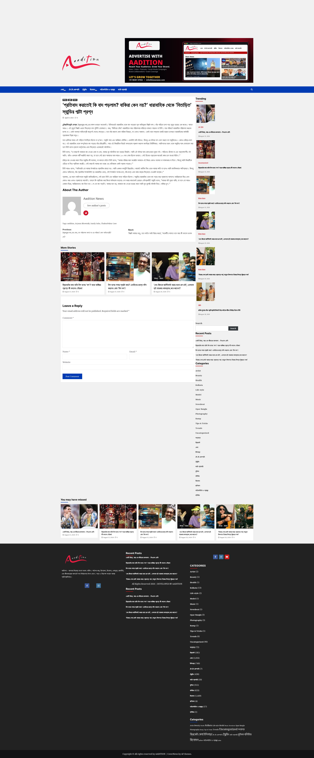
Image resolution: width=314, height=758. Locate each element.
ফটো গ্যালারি (122, 89)
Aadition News (93, 198)
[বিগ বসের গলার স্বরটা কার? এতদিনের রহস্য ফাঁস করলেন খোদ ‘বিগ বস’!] (128, 266)
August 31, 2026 (70, 292)
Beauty (199, 375)
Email (133, 351)
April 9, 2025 (69, 118)
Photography (202, 414)
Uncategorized (68, 278)
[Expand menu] (65, 90)
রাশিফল (198, 485)
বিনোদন (92, 89)
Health (199, 380)
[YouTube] (227, 557)
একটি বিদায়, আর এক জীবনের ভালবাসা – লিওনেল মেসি (212, 340)
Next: (127, 233)
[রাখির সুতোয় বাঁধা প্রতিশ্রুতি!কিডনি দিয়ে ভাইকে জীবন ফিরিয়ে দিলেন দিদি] (205, 291)
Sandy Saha (95, 223)
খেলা (62, 89)
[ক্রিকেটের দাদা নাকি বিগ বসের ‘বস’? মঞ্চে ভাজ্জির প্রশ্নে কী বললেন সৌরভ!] (82, 266)
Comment (68, 318)
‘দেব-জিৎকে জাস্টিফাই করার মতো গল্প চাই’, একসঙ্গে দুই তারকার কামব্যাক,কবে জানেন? (221, 355)
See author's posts (96, 205)
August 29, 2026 (161, 292)
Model (198, 394)
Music (198, 399)
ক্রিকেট (198, 442)
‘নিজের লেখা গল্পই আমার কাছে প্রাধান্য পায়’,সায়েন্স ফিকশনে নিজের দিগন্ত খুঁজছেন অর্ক (221, 360)
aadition (70, 223)
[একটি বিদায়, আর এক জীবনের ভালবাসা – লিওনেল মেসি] (205, 113)
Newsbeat (200, 404)
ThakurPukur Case (109, 223)
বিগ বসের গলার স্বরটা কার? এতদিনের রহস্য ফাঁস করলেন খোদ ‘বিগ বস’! (217, 350)
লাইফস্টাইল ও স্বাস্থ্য (107, 89)
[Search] (251, 89)
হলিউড (198, 495)
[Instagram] (98, 585)
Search (199, 323)
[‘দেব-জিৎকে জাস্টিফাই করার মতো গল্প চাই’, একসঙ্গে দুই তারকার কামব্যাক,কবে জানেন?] (174, 266)
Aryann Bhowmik (82, 223)
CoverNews (172, 754)
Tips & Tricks (202, 423)
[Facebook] (87, 585)
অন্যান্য (198, 437)
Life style (200, 390)
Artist (198, 370)
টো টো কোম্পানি (74, 89)
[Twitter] (93, 585)
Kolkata (199, 385)
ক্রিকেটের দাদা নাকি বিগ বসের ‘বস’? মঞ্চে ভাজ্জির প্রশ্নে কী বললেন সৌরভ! (218, 345)
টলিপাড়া (65, 100)
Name (66, 351)
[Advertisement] (73, 17)
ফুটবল (202, 127)
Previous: (87, 231)
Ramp (198, 418)
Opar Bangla (201, 409)
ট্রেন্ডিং (84, 89)
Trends (199, 428)
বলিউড (198, 476)
